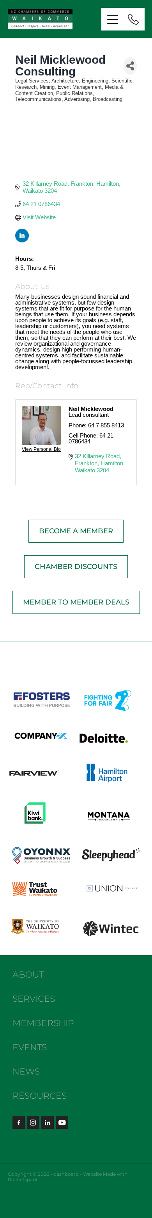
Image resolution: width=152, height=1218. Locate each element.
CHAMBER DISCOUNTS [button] (76, 566)
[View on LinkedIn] (22, 240)
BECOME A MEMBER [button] (76, 531)
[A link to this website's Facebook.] (18, 1122)
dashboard (66, 1174)
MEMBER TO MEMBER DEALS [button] (76, 602)
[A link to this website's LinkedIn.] (47, 1122)
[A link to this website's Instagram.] (33, 1122)
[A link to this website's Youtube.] (62, 1122)
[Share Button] (130, 66)
